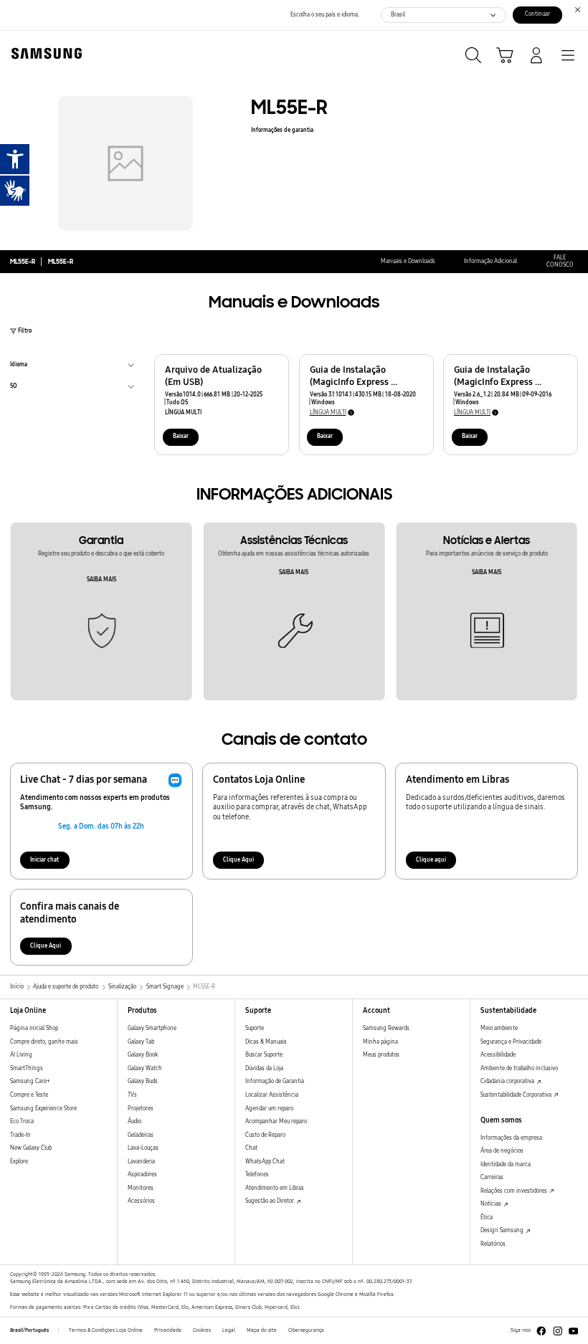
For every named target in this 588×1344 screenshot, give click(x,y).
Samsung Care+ (29, 1081)
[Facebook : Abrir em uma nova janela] (541, 1331)
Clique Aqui (238, 860)
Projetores (140, 1108)
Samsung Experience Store (43, 1108)
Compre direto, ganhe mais (44, 1042)
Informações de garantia (282, 130)
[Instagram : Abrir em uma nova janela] (558, 1331)
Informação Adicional (490, 261)
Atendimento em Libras (274, 1188)
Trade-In (20, 1135)
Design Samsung (502, 1230)
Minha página (380, 1042)
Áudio (134, 1121)
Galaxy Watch (145, 1068)
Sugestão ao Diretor (270, 1201)
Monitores (140, 1188)
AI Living (21, 1055)
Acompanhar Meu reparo (276, 1121)
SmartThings (26, 1068)
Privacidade (167, 1330)
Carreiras (491, 1177)
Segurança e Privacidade (510, 1042)
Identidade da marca (505, 1164)
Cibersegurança (306, 1330)
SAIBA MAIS (101, 579)
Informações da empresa (511, 1138)
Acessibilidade (498, 1055)
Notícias (491, 1204)
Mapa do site (262, 1330)
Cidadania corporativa (508, 1081)
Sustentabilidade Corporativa (516, 1095)
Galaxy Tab (141, 1042)
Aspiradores (142, 1174)
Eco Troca (22, 1121)
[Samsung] (44, 53)
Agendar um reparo (269, 1108)
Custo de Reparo (265, 1135)
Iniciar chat (44, 860)
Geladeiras (140, 1135)
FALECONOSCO (560, 261)
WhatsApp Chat (265, 1161)
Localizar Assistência (271, 1095)
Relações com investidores (514, 1191)
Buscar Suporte (264, 1055)
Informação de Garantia (274, 1081)
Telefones (257, 1174)
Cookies (202, 1330)
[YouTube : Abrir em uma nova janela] (574, 1331)
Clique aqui (431, 860)
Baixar (181, 436)
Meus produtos (381, 1055)
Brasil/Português (29, 1330)
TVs (132, 1095)
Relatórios (493, 1244)
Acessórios (141, 1201)
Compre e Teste (29, 1095)
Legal (228, 1330)
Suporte (254, 1028)
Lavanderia (141, 1161)
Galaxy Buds (143, 1081)
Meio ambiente (499, 1028)
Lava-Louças (143, 1148)
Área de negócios (501, 1151)
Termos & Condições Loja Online (106, 1330)
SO (13, 388)
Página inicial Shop (34, 1028)
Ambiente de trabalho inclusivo (519, 1068)
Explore (19, 1161)
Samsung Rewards (386, 1028)
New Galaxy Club (31, 1148)
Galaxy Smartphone (152, 1028)
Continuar (537, 14)
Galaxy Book (143, 1055)
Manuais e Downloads (408, 261)
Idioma (18, 366)
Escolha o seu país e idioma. (324, 14)
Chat (251, 1148)
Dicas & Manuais (266, 1042)
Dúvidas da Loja (264, 1068)
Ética (486, 1217)
